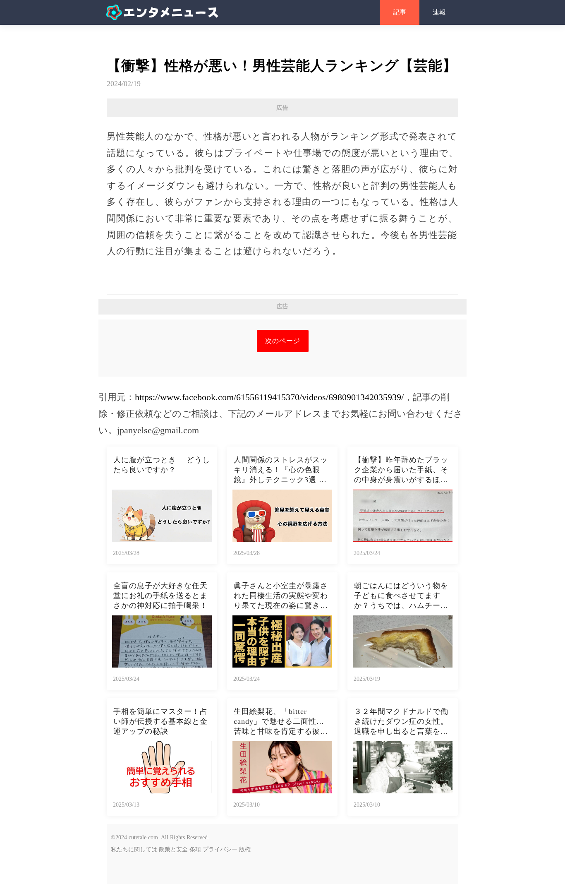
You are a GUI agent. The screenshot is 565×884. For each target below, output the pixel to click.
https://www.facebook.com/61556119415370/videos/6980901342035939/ (269, 397)
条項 (195, 849)
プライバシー (220, 849)
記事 (399, 12)
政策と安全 (173, 849)
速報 (439, 12)
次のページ (282, 340)
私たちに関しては (134, 849)
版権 (245, 849)
